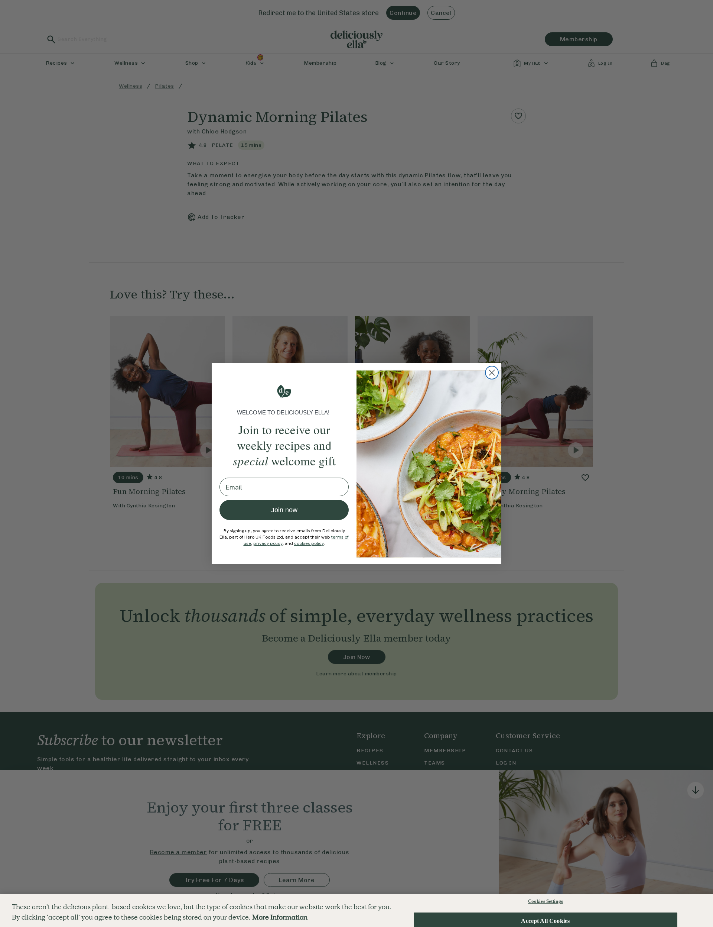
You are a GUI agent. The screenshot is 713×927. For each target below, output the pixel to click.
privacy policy (268, 543)
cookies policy (309, 543)
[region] (356, 910)
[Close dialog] (491, 372)
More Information (279, 917)
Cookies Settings (545, 901)
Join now (284, 510)
